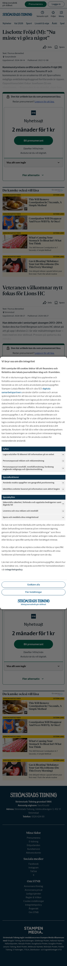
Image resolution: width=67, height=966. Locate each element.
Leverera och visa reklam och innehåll (20, 511)
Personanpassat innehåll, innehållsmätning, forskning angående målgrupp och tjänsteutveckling (28, 468)
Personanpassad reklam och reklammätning (23, 460)
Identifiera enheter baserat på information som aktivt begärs (31, 489)
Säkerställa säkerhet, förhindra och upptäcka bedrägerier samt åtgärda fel (32, 503)
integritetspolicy (14, 569)
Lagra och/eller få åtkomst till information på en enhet (28, 454)
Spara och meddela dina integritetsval (20, 517)
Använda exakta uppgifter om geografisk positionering (28, 482)
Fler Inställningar (33, 592)
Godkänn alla (33, 584)
